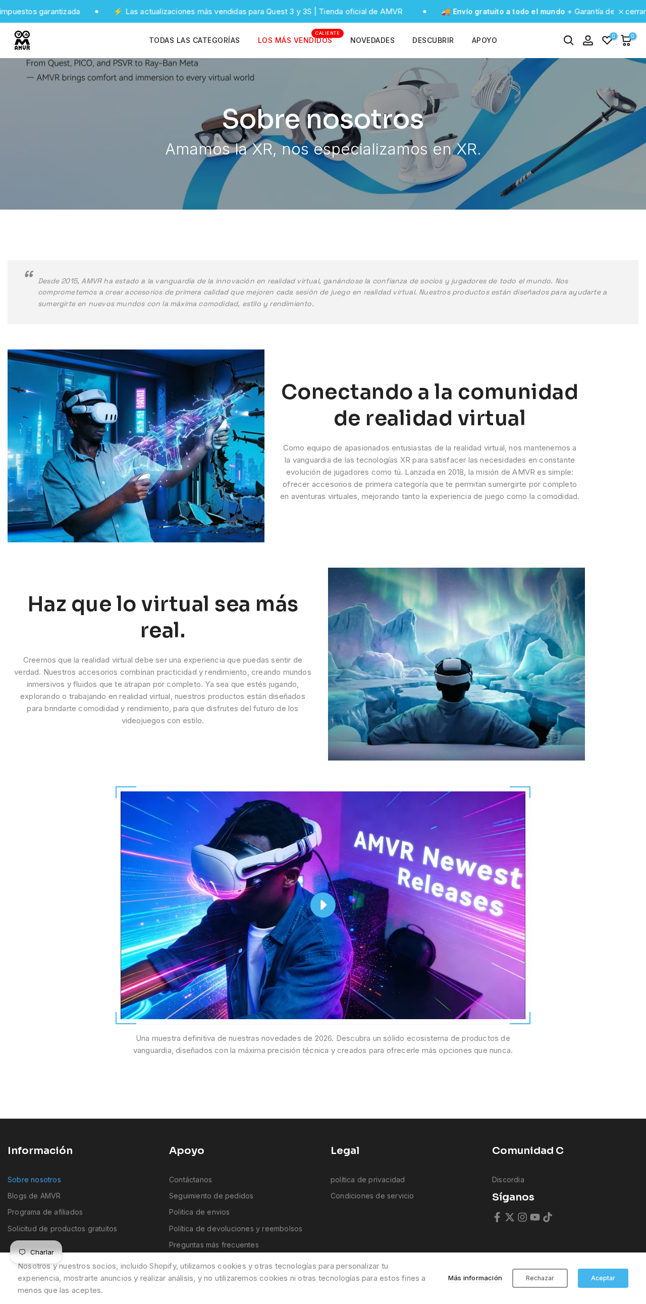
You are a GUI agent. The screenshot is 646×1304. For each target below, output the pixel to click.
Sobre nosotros (34, 1179)
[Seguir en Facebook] (497, 1217)
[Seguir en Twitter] (510, 1217)
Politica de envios (199, 1212)
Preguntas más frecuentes (214, 1244)
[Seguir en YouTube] (535, 1217)
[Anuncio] (200, 12)
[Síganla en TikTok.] (548, 1217)
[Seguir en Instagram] (522, 1217)
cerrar (634, 11)
